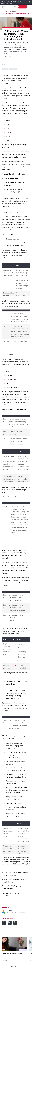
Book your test (22, 7)
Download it (4, 3)
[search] (15, 7)
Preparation (13, 69)
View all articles (16, 967)
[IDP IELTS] (5, 7)
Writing (5, 69)
